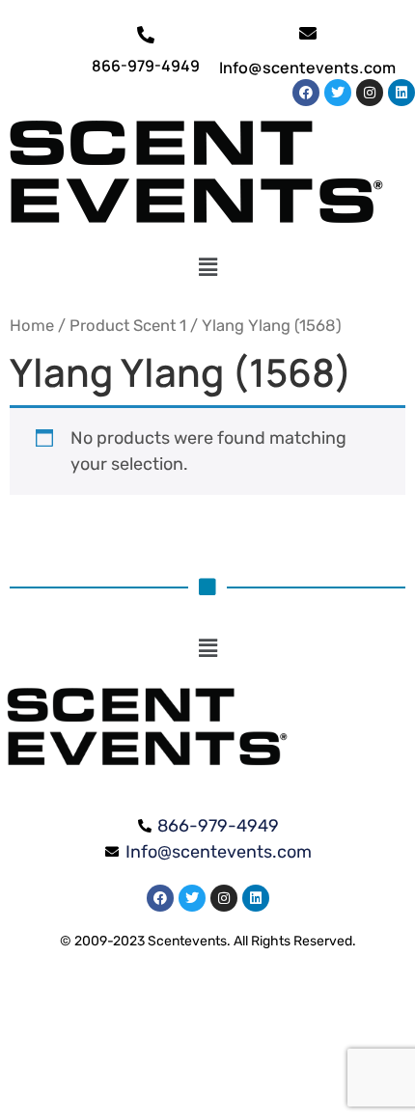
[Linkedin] (401, 92)
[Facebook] (305, 92)
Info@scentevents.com (307, 67)
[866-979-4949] (145, 34)
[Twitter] (337, 92)
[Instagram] (369, 92)
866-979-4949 (146, 65)
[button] (208, 267)
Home (32, 325)
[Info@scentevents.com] (308, 32)
